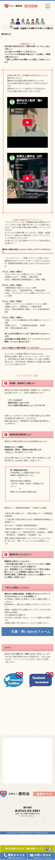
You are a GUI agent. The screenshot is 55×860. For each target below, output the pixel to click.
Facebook (31, 654)
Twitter (20, 654)
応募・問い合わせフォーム (31, 631)
